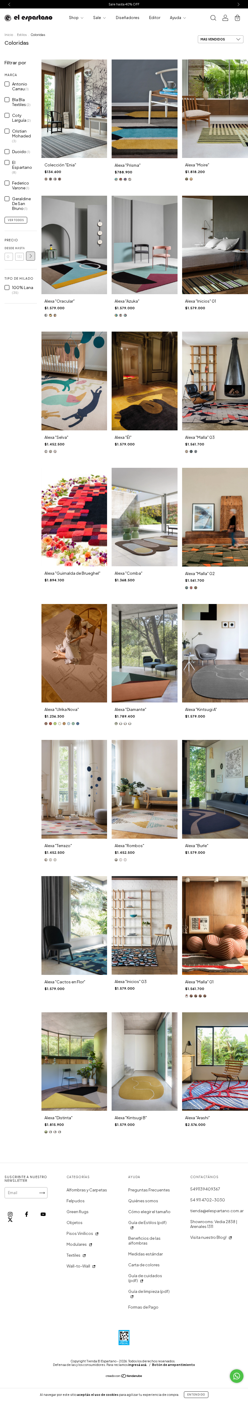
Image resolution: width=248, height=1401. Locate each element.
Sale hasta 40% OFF (124, 4)
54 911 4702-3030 (207, 1199)
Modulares (77, 1244)
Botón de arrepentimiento (173, 1365)
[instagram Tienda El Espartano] (10, 1214)
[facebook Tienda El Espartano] (27, 1214)
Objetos (75, 1222)
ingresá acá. (137, 1365)
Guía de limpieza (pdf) (149, 1291)
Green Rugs (78, 1211)
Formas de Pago (143, 1307)
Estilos (22, 35)
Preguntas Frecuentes (149, 1189)
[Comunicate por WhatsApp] (236, 1376)
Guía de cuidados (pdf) (145, 1278)
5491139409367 (205, 1189)
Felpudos (76, 1200)
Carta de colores (144, 1264)
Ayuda (176, 17)
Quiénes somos (143, 1200)
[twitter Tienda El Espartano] (10, 1219)
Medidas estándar (145, 1254)
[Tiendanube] (124, 1376)
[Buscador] (213, 18)
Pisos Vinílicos (80, 1233)
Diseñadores (127, 17)
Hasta (19, 248)
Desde (9, 248)
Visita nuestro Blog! (208, 1237)
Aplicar (30, 256)
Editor (154, 17)
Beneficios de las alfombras (144, 1240)
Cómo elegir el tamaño (149, 1211)
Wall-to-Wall (78, 1266)
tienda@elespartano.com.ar (216, 1210)
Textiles (73, 1255)
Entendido (196, 1394)
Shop (74, 17)
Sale (97, 17)
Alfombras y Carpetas (87, 1189)
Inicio (9, 35)
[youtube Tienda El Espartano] (43, 1214)
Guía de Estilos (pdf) (147, 1222)
